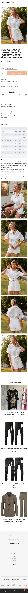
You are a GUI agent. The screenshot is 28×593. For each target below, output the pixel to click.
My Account (4, 591)
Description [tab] (13, 92)
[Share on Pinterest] (15, 86)
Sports (14, 545)
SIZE (2, 68)
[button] (25, 8)
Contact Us (14, 560)
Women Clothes (14, 81)
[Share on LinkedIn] (9, 86)
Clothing (9, 81)
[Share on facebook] (6, 86)
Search (14, 591)
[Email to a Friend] (17, 86)
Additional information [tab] (9, 95)
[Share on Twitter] (7, 86)
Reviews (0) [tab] (23, 95)
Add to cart (18, 73)
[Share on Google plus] (13, 86)
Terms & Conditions (14, 569)
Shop (14, 556)
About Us (14, 558)
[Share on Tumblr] (11, 86)
